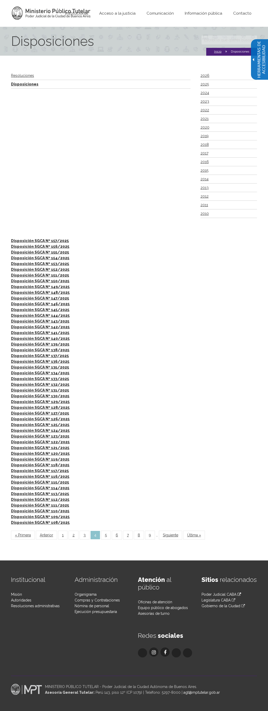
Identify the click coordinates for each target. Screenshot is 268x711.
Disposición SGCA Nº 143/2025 (40, 321)
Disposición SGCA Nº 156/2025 (40, 246)
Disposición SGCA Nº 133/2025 (40, 379)
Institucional (76, 13)
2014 (204, 179)
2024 (204, 93)
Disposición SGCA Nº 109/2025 (40, 517)
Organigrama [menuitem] (86, 594)
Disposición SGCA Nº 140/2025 (40, 338)
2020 (204, 127)
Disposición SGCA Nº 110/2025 (40, 511)
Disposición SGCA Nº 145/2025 (40, 310)
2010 (204, 213)
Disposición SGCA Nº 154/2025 (40, 258)
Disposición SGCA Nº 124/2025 (40, 430)
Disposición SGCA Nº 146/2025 (40, 304)
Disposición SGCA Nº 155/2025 (40, 252)
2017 (204, 153)
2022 (204, 110)
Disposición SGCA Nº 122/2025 (40, 442)
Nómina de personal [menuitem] (92, 606)
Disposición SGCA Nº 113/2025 (40, 494)
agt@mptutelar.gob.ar (201, 692)
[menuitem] (77, 13)
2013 (204, 188)
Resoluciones (22, 75)
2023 (204, 101)
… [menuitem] (157, 535)
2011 (204, 205)
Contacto (242, 13)
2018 (204, 144)
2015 (204, 170)
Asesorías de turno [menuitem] (154, 613)
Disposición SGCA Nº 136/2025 (40, 361)
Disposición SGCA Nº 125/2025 (40, 425)
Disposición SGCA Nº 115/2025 (40, 482)
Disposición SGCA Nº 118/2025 (40, 465)
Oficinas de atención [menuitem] (155, 602)
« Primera (23, 535)
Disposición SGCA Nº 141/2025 (40, 333)
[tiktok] (176, 652)
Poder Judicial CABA (219, 594)
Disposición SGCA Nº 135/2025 (40, 367)
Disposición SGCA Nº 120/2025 (40, 453)
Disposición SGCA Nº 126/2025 (40, 419)
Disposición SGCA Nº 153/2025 (40, 264)
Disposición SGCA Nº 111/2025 (40, 505)
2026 (204, 75)
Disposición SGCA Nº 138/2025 (40, 350)
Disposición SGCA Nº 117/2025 (40, 471)
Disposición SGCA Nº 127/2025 (40, 413)
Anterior (46, 535)
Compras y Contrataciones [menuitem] (97, 600)
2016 (204, 162)
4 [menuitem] (95, 535)
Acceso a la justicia (117, 13)
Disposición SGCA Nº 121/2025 (40, 448)
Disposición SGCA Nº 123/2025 (40, 436)
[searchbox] (229, 40)
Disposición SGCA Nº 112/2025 (40, 499)
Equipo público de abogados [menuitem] (163, 608)
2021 (204, 119)
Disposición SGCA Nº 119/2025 (40, 459)
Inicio (217, 51)
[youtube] (187, 652)
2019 (204, 136)
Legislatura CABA (216, 600)
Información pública (203, 13)
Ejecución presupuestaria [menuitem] (96, 612)
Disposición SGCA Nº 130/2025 (40, 396)
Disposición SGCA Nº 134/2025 (40, 373)
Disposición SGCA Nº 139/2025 (40, 344)
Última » (194, 535)
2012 (204, 196)
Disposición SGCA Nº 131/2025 (40, 390)
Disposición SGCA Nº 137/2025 (40, 356)
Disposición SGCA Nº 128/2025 (40, 407)
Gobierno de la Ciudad (221, 606)
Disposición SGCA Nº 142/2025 (40, 327)
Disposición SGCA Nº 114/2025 (40, 488)
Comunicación (160, 13)
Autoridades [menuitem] (21, 600)
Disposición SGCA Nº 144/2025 (40, 315)
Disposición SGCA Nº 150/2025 (40, 281)
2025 (204, 84)
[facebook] (165, 652)
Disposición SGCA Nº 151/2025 (40, 275)
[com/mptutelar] (142, 652)
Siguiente (170, 535)
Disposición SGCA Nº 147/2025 (40, 298)
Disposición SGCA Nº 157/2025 (40, 241)
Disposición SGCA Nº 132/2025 (40, 384)
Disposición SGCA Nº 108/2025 (40, 522)
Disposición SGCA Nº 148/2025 (40, 292)
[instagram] (153, 652)
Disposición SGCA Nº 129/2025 (40, 402)
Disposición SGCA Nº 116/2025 (40, 476)
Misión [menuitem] (16, 594)
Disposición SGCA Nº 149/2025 (40, 287)
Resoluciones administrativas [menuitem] (35, 606)
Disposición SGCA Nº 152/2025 (40, 269)
